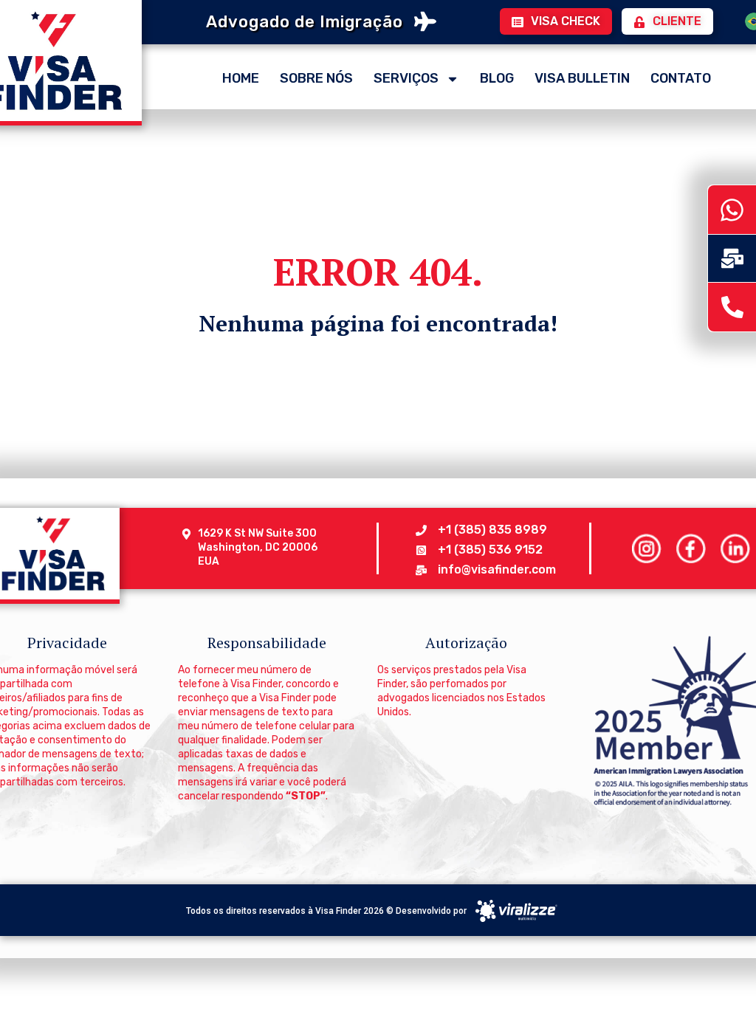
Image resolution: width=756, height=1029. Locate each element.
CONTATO (680, 78)
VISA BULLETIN (582, 78)
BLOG (497, 78)
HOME (240, 78)
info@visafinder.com (497, 569)
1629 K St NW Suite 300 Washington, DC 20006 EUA (258, 547)
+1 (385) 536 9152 (490, 550)
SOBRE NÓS (316, 78)
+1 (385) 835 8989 (492, 530)
